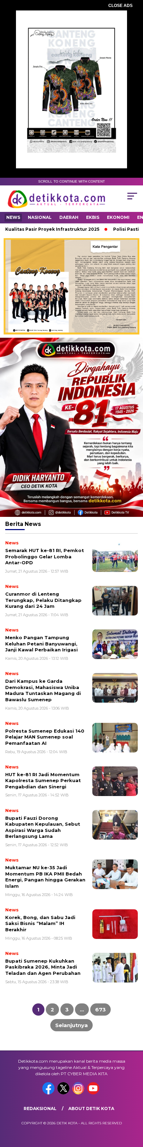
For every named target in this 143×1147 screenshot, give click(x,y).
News (13, 217)
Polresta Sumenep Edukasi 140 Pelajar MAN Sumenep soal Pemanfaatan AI (44, 737)
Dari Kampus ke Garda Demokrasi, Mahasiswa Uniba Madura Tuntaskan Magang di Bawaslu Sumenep (43, 690)
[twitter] (64, 1092)
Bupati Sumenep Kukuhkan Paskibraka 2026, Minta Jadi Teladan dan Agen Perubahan (43, 967)
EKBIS (92, 217)
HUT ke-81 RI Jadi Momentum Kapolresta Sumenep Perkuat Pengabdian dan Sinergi (43, 780)
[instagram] (79, 1092)
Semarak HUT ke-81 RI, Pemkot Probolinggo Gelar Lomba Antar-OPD (44, 556)
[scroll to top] (133, 1106)
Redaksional (40, 1108)
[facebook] (49, 1092)
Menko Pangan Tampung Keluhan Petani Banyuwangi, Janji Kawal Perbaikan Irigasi (41, 643)
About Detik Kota (91, 1108)
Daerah (68, 217)
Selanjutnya (71, 1025)
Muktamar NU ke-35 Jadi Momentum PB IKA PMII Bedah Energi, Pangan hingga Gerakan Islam (45, 877)
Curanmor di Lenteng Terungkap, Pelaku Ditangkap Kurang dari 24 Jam (43, 600)
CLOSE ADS (120, 5)
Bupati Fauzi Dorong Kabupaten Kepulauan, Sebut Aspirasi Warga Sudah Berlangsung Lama (42, 827)
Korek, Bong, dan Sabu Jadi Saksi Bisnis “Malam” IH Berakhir (40, 923)
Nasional (40, 217)
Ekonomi (118, 217)
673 (100, 1009)
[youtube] (94, 1092)
